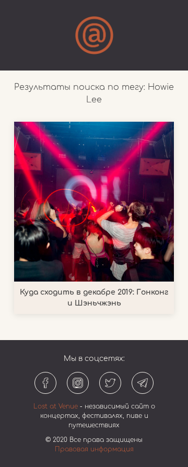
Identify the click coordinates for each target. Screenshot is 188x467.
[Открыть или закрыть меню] (94, 35)
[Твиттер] (110, 383)
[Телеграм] (143, 383)
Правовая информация (94, 449)
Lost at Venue (55, 406)
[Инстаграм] (78, 383)
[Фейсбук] (45, 383)
